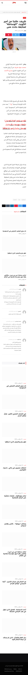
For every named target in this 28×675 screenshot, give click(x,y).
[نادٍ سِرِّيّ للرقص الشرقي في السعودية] (14, 222)
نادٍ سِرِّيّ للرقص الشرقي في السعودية (14, 231)
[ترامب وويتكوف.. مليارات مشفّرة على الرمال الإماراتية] (14, 484)
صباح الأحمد (8, 70)
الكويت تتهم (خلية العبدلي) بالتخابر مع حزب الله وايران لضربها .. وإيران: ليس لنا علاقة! (14, 124)
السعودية (15, 199)
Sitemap (15, 669)
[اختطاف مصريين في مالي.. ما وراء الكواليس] (14, 456)
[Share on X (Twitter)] (15, 34)
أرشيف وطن (18, 12)
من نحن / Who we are (8, 669)
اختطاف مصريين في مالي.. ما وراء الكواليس (14, 469)
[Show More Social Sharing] (3, 34)
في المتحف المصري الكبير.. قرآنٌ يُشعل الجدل (15, 415)
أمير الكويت (23, 199)
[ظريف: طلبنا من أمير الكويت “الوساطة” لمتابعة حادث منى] (14, 44)
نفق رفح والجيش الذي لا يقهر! (16, 253)
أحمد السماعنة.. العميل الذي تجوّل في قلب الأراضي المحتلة (14, 610)
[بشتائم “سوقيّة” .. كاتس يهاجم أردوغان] (14, 512)
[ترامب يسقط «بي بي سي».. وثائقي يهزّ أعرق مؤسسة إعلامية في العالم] (14, 266)
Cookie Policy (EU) (19, 671)
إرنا (11, 104)
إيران (19, 199)
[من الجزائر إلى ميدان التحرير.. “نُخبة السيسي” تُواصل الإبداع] (14, 569)
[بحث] (2, 3)
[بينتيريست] (8, 34)
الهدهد (15, 12)
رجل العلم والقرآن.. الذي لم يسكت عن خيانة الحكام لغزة (14, 638)
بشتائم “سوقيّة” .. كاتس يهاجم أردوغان (15, 525)
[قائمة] (25, 3)
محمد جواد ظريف (20, 67)
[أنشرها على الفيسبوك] (22, 34)
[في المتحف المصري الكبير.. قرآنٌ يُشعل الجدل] (14, 402)
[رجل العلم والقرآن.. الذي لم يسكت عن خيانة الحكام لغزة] (14, 625)
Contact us (20, 669)
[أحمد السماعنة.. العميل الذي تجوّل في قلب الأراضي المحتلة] (14, 597)
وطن (25, 30)
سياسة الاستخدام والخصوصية (9, 671)
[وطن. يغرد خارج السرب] (14, 2)
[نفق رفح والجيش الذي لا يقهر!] (14, 244)
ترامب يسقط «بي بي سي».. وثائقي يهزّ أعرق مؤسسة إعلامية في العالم (15, 276)
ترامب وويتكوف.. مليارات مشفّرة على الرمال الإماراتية (15, 497)
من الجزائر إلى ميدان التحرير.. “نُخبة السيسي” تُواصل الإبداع (14, 582)
